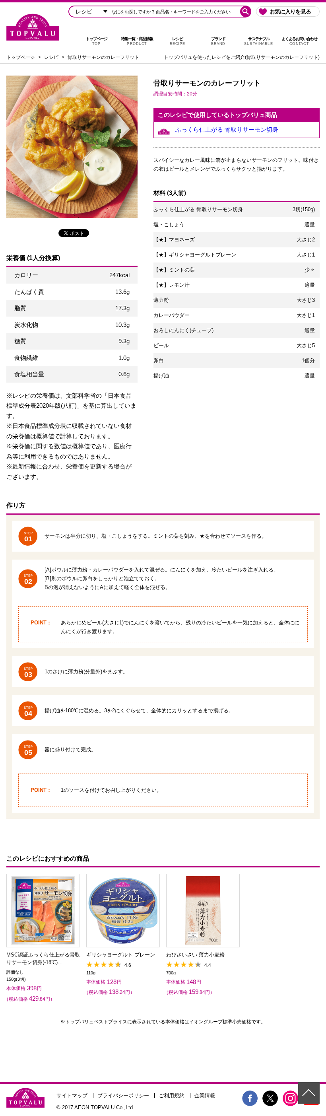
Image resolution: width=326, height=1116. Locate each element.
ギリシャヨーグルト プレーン (120, 955)
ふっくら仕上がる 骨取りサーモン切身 (226, 129)
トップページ (96, 41)
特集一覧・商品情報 (137, 41)
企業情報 (204, 1096)
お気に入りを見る (290, 11)
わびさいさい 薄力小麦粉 (195, 955)
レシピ (177, 41)
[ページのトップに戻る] (309, 1093)
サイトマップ (71, 1096)
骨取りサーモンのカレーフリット (103, 57)
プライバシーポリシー (123, 1096)
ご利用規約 (171, 1096)
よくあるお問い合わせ (299, 41)
